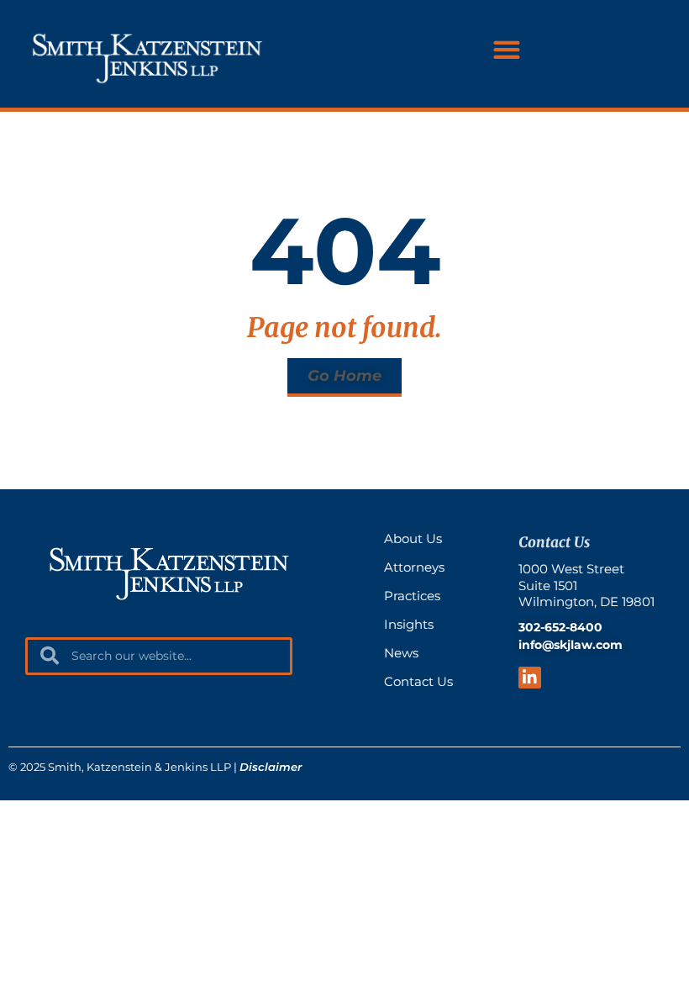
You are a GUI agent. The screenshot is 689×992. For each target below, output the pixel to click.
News (401, 653)
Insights (409, 624)
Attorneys (414, 567)
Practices (412, 596)
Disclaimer (270, 766)
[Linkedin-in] (529, 678)
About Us (413, 538)
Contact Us (418, 681)
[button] (506, 50)
